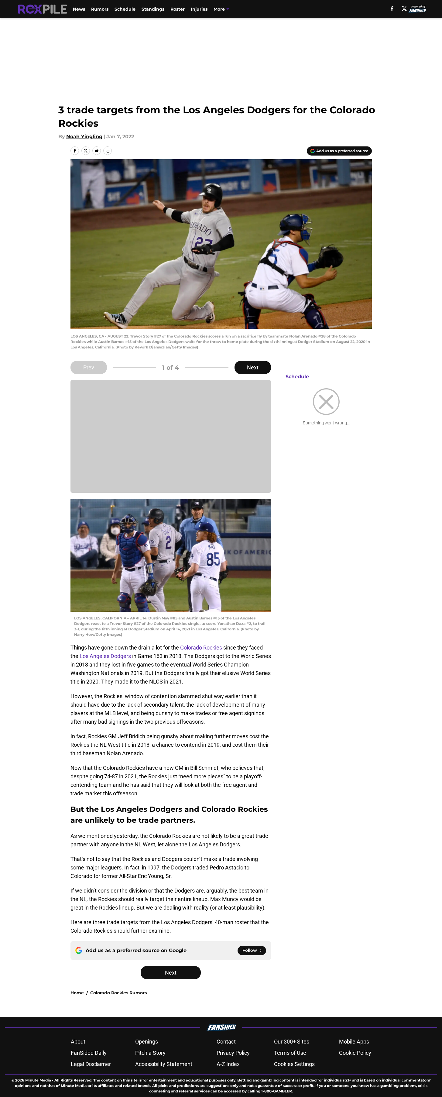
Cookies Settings (294, 1064)
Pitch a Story (150, 1053)
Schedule (125, 9)
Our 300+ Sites (291, 1041)
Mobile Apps (354, 1041)
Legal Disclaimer (91, 1064)
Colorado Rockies (201, 647)
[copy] (107, 150)
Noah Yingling (84, 136)
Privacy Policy (233, 1053)
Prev (88, 367)
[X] (404, 8)
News (79, 9)
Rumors (99, 9)
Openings (146, 1041)
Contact (226, 1041)
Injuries (199, 9)
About (78, 1041)
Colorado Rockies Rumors (118, 993)
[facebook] (392, 8)
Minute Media (38, 1080)
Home (77, 993)
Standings (153, 9)
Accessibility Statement (163, 1064)
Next (253, 367)
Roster (177, 9)
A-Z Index (228, 1064)
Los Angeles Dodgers (105, 656)
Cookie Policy (355, 1053)
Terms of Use (290, 1053)
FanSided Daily (89, 1053)
